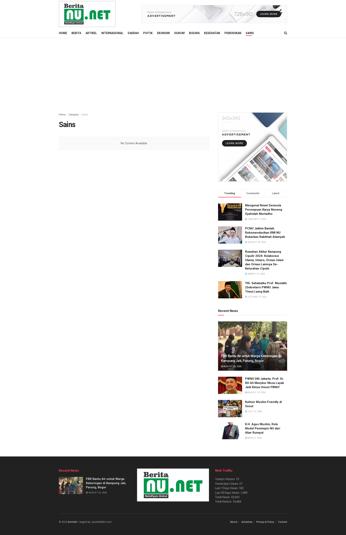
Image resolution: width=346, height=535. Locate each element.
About (233, 521)
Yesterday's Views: (227, 483)
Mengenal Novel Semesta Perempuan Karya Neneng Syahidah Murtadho (263, 210)
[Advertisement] (173, 68)
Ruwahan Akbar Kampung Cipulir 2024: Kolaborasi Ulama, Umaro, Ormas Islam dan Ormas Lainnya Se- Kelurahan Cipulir (264, 260)
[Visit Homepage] (87, 14)
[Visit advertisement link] (214, 14)
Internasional (112, 33)
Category (74, 114)
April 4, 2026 (254, 438)
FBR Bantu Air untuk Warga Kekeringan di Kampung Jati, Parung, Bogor (106, 483)
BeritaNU (72, 522)
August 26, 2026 (232, 366)
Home (63, 33)
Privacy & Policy (265, 521)
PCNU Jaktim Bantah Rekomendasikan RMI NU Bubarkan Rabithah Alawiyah (265, 233)
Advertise (246, 521)
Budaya (194, 33)
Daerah (133, 33)
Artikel (91, 33)
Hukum (179, 33)
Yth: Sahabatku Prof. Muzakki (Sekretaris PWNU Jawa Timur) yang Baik (266, 287)
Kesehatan (212, 33)
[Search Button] (285, 33)
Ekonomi (163, 33)
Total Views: (223, 497)
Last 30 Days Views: (227, 492)
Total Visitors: (224, 501)
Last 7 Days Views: (227, 488)
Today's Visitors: (225, 479)
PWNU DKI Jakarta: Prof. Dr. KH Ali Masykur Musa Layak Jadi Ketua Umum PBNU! (264, 383)
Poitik (148, 33)
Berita (76, 33)
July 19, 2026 (254, 411)
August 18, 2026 (256, 392)
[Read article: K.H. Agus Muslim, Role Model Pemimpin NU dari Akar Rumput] (230, 430)
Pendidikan (232, 33)
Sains (250, 33)
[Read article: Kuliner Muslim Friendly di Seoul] (230, 408)
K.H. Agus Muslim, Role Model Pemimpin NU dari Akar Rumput (262, 428)
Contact (282, 521)
